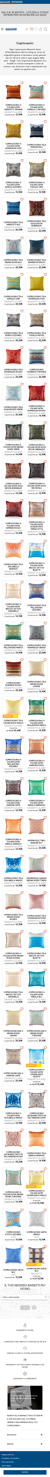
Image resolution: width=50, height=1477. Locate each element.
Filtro (25, 1472)
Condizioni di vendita (10, 1458)
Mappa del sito (8, 1455)
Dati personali (7, 1462)
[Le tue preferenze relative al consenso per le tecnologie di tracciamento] (46, 1473)
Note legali (6, 1466)
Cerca (25, 1308)
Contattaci (15, 1405)
